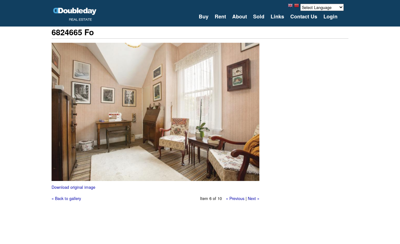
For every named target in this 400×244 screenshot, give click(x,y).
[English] (290, 7)
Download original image (73, 187)
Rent (220, 16)
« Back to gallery (66, 198)
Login (330, 16)
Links (277, 16)
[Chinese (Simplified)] (296, 7)
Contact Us (303, 16)
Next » (253, 198)
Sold (258, 16)
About (239, 16)
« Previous (235, 198)
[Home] (75, 14)
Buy (203, 16)
